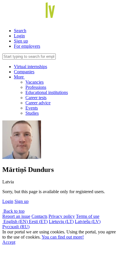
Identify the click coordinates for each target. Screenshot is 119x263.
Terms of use (87, 216)
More (19, 76)
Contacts (39, 216)
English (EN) (15, 221)
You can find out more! (63, 237)
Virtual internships (30, 66)
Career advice (38, 102)
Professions (35, 87)
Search (20, 30)
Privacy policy (62, 216)
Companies (24, 71)
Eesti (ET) (38, 221)
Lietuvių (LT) (61, 221)
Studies (32, 113)
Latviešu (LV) (88, 221)
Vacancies (34, 82)
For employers (27, 46)
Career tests (36, 97)
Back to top (13, 211)
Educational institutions (46, 92)
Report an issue (16, 216)
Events (31, 107)
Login (19, 35)
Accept (8, 242)
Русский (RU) (15, 226)
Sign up (21, 41)
